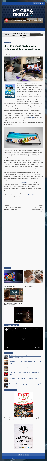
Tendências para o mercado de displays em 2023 (37, 208)
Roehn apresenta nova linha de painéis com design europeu (33, 276)
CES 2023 (5, 42)
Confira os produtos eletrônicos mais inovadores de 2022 (12, 207)
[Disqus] (23, 247)
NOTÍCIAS (9, 42)
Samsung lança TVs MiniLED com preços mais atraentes (24, 378)
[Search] (41, 29)
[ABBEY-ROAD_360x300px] (23, 315)
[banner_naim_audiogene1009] (23, 34)
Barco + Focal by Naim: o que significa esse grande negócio (25, 384)
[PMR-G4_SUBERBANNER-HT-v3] (23, 20)
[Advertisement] (23, 221)
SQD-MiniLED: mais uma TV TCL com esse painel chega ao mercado (13, 276)
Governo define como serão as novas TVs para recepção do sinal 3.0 (13, 295)
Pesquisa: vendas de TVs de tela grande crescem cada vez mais (26, 367)
